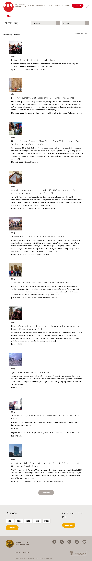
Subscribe (69, 525)
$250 (28, 521)
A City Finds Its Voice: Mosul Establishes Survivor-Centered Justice (41, 282)
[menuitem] (54, 542)
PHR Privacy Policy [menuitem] (46, 559)
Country (66, 23)
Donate (78, 5)
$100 (19, 521)
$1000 (46, 521)
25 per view (79, 34)
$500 (37, 521)
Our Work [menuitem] (30, 5)
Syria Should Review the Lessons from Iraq (30, 372)
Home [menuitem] (17, 552)
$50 (9, 521)
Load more (46, 492)
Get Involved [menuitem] (40, 5)
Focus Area (36, 23)
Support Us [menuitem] (59, 5)
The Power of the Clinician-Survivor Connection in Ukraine (37, 236)
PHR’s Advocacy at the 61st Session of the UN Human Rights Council (42, 97)
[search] (87, 6)
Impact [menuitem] (50, 5)
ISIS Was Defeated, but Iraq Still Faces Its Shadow (34, 60)
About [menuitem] (67, 5)
